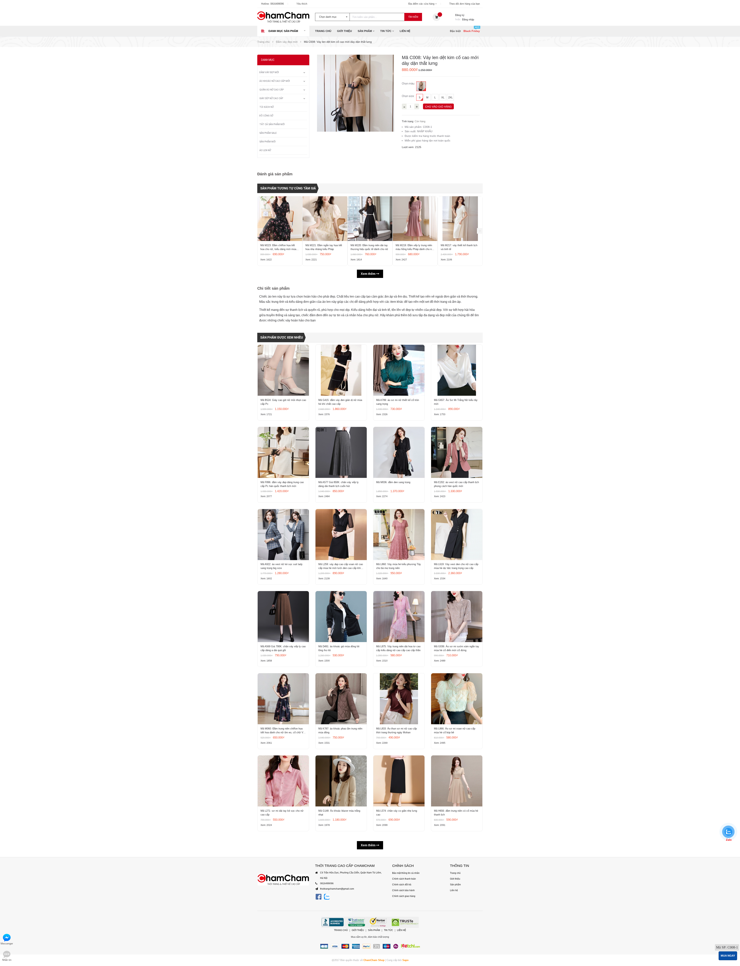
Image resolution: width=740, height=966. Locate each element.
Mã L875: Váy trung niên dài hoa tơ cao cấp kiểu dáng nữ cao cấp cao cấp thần (398, 648)
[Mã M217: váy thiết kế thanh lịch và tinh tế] (460, 218)
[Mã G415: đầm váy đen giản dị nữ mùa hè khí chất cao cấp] (341, 370)
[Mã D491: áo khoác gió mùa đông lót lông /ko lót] (341, 616)
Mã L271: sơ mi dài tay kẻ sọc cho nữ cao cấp (282, 812)
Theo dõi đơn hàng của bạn (464, 3)
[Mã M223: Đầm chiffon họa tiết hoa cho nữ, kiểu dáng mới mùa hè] (279, 218)
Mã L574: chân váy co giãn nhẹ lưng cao (396, 812)
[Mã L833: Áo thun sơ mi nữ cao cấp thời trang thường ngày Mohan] (399, 698)
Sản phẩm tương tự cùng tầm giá (288, 188)
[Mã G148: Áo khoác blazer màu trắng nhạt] (341, 780)
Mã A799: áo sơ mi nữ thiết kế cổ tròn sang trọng (397, 402)
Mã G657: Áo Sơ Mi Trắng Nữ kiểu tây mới (456, 402)
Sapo (405, 960)
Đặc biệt (455, 31)
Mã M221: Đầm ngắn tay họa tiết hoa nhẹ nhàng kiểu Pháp (323, 247)
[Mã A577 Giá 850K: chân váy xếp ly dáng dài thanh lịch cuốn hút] (341, 452)
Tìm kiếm (413, 17)
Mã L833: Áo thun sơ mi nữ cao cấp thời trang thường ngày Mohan (396, 730)
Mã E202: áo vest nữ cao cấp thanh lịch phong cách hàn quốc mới (456, 484)
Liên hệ (405, 31)
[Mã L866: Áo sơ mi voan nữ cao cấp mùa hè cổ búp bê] (456, 698)
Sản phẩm (365, 31)
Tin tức (386, 31)
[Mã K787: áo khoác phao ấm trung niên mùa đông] (341, 698)
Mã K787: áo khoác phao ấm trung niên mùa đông (340, 730)
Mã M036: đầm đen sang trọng (393, 482)
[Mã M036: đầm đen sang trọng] (399, 452)
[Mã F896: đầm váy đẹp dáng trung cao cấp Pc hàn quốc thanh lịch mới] (283, 452)
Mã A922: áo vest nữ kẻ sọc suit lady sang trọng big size (282, 566)
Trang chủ (323, 31)
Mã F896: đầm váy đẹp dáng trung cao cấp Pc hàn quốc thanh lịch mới (282, 484)
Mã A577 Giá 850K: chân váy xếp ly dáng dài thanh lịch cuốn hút (338, 484)
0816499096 (277, 3)
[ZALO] (326, 896)
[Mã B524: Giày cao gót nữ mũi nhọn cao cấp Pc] (283, 370)
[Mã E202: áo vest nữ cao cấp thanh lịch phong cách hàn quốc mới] (456, 452)
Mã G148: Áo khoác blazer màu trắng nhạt (339, 812)
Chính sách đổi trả (401, 884)
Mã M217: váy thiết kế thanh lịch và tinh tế (459, 247)
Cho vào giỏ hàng (438, 106)
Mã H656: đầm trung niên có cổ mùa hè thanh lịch (456, 812)
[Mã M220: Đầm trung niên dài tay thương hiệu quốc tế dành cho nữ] (370, 218)
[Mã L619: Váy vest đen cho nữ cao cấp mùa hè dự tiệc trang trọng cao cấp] (456, 534)
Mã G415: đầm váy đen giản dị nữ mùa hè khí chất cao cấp (340, 402)
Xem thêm (368, 273)
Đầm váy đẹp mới (269, 72)
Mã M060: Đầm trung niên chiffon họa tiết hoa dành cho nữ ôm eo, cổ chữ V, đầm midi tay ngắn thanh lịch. (282, 730)
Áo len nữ (265, 150)
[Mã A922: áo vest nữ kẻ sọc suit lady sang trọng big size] (283, 534)
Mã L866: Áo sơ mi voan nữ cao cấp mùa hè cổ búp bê (454, 730)
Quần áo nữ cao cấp (271, 89)
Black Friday (471, 31)
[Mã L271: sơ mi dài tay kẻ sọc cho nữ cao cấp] (283, 780)
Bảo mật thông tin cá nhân (406, 873)
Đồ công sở (266, 115)
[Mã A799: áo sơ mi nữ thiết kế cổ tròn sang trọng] (399, 370)
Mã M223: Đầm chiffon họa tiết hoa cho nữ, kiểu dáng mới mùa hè (278, 247)
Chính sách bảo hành (403, 890)
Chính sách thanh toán (404, 878)
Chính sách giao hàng (403, 896)
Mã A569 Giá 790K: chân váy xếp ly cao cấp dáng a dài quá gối (283, 648)
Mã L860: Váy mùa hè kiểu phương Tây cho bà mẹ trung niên (398, 566)
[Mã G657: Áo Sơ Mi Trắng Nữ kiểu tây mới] (456, 370)
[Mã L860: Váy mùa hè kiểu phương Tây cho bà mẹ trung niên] (399, 534)
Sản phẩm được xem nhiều (281, 337)
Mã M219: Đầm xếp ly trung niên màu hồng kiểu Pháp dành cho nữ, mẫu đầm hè (415, 247)
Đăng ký (459, 15)
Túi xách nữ (266, 107)
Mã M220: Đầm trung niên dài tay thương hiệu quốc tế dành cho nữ (369, 247)
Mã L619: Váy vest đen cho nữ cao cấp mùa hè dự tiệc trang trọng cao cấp (456, 566)
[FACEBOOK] (318, 896)
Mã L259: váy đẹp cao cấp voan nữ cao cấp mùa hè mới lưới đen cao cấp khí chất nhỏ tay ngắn (340, 566)
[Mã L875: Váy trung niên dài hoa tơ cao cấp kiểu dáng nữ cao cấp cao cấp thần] (399, 616)
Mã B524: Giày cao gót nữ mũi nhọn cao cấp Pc (283, 402)
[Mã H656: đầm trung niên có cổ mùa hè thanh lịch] (456, 780)
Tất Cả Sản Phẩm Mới (272, 124)
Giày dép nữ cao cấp (271, 98)
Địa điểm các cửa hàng (421, 3)
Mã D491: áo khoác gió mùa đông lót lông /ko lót (338, 648)
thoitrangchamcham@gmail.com (337, 888)
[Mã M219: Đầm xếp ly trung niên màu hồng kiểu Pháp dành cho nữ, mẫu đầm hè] (415, 218)
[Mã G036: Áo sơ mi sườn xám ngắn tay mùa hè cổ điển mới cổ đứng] (456, 616)
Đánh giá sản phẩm (275, 174)
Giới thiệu (344, 31)
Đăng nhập (468, 19)
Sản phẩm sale (268, 133)
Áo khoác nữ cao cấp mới (274, 81)
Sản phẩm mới (267, 141)
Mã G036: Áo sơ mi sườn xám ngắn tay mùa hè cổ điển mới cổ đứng (456, 648)
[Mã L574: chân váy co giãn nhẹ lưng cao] (399, 780)
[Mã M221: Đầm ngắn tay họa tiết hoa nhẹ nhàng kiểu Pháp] (325, 218)
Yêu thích (301, 3)
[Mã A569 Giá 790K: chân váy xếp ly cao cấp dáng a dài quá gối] (283, 616)
